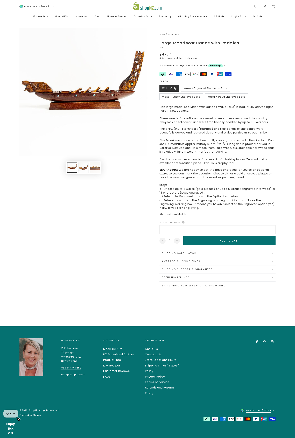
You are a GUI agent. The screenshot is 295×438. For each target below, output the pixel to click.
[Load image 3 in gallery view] (95, 168)
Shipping (164, 58)
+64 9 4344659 (71, 367)
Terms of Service (157, 382)
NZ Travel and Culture (118, 354)
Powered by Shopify (30, 415)
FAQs (106, 377)
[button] (255, 6)
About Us (151, 349)
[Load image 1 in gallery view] (72, 168)
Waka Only (170, 89)
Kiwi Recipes (112, 366)
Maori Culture (113, 349)
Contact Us (153, 354)
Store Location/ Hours (160, 360)
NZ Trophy (173, 34)
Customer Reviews (116, 371)
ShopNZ (33, 410)
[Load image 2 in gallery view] (83, 168)
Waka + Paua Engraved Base (226, 97)
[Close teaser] (18, 419)
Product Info (112, 360)
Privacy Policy (155, 377)
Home (162, 34)
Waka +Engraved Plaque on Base (205, 89)
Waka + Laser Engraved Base (181, 97)
